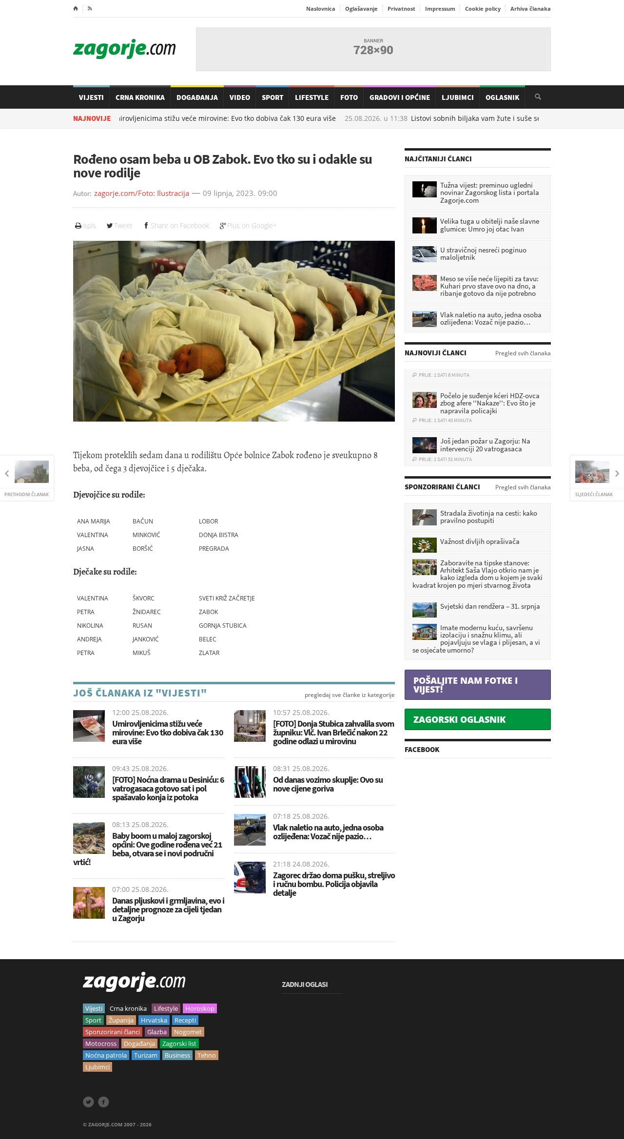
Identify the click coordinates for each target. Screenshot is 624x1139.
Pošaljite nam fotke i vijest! (465, 685)
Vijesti (91, 97)
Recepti (185, 1020)
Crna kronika (128, 1008)
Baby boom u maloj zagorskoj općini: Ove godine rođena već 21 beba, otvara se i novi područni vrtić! (147, 849)
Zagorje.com (124, 49)
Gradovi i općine (400, 97)
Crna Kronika (140, 97)
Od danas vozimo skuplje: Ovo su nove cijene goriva (328, 784)
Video (240, 97)
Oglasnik (502, 97)
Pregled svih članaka (523, 353)
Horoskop (199, 1008)
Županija (121, 1020)
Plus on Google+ (252, 225)
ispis (89, 225)
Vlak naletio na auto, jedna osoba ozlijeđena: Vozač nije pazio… (328, 832)
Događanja (197, 97)
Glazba (157, 1031)
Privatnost (401, 8)
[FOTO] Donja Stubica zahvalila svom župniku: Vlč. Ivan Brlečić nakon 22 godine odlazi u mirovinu (333, 732)
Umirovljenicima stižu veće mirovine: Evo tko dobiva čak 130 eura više (179, 118)
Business (177, 1055)
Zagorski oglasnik (459, 719)
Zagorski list (179, 1043)
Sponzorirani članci (112, 1031)
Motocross (101, 1043)
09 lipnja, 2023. (229, 193)
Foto (349, 97)
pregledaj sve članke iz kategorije (350, 695)
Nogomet (188, 1031)
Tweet (123, 225)
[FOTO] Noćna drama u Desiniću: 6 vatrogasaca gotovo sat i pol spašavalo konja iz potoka (168, 788)
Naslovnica (320, 8)
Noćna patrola (106, 1055)
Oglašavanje (361, 8)
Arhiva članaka (530, 8)
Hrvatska (154, 1020)
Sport (272, 97)
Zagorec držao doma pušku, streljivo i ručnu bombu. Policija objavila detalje (334, 883)
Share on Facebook (180, 225)
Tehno (206, 1055)
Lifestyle (312, 97)
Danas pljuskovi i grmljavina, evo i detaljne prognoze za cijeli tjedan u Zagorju (168, 909)
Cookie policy (483, 8)
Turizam (145, 1055)
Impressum (440, 8)
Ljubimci (458, 97)
